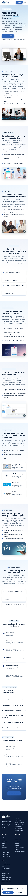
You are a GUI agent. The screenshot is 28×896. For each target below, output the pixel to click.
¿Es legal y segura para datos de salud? (12, 722)
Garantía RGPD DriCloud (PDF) (7, 865)
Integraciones (4, 837)
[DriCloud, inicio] (6, 2)
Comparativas (18, 839)
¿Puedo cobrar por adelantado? (10, 728)
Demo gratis (19, 2)
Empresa (17, 845)
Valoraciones (4, 847)
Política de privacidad (6, 877)
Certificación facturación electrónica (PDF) (7, 872)
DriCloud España (5, 852)
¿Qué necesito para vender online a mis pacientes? (12, 716)
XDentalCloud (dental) (20, 851)
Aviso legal (4, 875)
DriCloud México (5, 854)
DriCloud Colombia (6, 856)
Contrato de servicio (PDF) (6, 869)
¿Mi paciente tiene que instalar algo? (12, 710)
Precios (3, 839)
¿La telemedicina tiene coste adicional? (12, 700)
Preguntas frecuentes (19, 847)
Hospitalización (18, 826)
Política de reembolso (6, 881)
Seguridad (4, 843)
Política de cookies (6, 879)
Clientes (17, 843)
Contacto (17, 849)
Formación (17, 841)
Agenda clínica (18, 818)
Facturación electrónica (20, 828)
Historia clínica (18, 820)
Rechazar (20, 892)
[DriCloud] (7, 816)
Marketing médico (19, 830)
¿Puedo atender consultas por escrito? (12, 705)
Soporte (3, 845)
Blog (16, 837)
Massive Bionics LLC (6, 862)
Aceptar (8, 892)
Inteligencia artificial (19, 822)
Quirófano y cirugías (19, 824)
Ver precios (19, 36)
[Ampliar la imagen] (24, 59)
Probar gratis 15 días (8, 36)
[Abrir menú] (25, 2)
